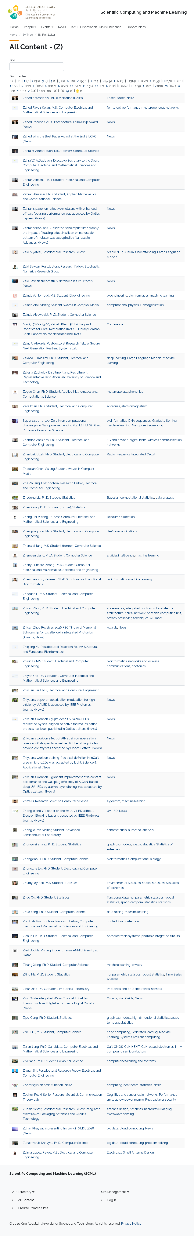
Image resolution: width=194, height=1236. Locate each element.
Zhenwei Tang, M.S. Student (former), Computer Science (62, 546)
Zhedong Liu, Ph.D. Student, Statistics (49, 497)
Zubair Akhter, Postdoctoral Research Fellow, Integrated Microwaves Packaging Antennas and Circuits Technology (61, 1114)
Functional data (118, 897)
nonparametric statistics (147, 897)
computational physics (123, 305)
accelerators (115, 608)
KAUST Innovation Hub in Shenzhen (96, 27)
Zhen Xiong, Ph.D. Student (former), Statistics (54, 507)
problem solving (156, 1143)
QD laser (156, 618)
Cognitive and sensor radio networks (132, 1094)
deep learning (116, 358)
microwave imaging (158, 1109)
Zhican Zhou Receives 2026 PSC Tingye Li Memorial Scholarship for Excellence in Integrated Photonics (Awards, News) (59, 632)
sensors (156, 989)
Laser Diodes (116, 98)
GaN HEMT (132, 1046)
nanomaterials (117, 830)
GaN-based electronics (157, 1046)
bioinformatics (139, 295)
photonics (139, 666)
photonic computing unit (164, 613)
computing (114, 1085)
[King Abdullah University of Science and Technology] (31, 12)
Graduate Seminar (164, 420)
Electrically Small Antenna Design (130, 1152)
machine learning (162, 295)
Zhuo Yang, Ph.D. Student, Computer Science (54, 912)
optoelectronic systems (123, 936)
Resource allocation (121, 517)
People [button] (29, 27)
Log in (111, 1200)
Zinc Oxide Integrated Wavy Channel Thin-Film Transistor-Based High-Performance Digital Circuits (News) (58, 1003)
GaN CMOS (115, 1046)
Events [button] (46, 27)
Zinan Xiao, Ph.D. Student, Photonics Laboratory (56, 989)
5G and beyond (117, 440)
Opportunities (136, 27)
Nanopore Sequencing (147, 425)
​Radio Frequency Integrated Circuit (131, 454)
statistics (164, 902)
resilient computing (146, 1037)
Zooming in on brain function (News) (48, 1085)
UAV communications (122, 531)
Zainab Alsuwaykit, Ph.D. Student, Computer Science (59, 314)
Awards (112, 627)
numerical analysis (141, 830)
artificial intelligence (120, 555)
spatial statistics (143, 844)
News (62, 27)
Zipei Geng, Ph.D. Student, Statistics (47, 1017)
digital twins (138, 440)
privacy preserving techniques (128, 618)
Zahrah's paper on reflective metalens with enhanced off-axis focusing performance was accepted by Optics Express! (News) (61, 213)
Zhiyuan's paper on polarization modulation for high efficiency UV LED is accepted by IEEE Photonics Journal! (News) (59, 704)
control (112, 921)
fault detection (128, 921)
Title (12, 60)
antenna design (117, 1109)
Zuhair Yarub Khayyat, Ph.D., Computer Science (55, 1143)
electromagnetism (134, 406)
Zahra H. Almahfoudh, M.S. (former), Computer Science (61, 151)
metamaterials (117, 391)
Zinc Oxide (125, 998)
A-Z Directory (21, 1192)
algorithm (113, 801)
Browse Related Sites (33, 1208)
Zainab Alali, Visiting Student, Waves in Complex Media (61, 305)
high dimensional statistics (150, 1017)
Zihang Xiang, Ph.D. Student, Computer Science (55, 965)
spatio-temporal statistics (139, 902)
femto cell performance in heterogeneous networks (143, 107)
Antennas (113, 406)
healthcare (131, 1085)
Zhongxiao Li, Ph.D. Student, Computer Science (55, 859)
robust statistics (153, 974)
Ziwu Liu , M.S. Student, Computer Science (52, 1032)
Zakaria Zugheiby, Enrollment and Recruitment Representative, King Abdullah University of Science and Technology (62, 377)
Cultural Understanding (140, 252)
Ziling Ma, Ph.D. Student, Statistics (46, 974)
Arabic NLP (114, 252)
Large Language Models (144, 358)
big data (112, 1128)
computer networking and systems (131, 1061)
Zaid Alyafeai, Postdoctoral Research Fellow (54, 252)
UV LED (112, 811)
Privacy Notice (131, 1223)
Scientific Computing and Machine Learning (144, 12)
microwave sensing (120, 1114)
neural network (135, 613)
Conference (115, 324)
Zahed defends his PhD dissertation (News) (53, 98)
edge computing (118, 1032)
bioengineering (117, 295)
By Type (28, 34)
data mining (115, 912)
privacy (137, 965)
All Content (26, 1200)
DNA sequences (139, 420)
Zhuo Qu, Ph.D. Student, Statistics (46, 897)
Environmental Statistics (124, 883)
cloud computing (132, 1128)
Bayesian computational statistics (130, 497)
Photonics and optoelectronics (128, 989)
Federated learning (144, 1032)
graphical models (119, 844)
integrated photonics (140, 608)
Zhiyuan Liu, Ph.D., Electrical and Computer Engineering (61, 690)
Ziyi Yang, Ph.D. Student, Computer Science (53, 1061)
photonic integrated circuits (161, 936)
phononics (135, 391)
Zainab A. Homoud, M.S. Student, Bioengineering (56, 295)
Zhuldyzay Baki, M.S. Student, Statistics (50, 883)
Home (14, 27)
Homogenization (152, 305)
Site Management (113, 1192)
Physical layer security (160, 1099)
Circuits (112, 998)
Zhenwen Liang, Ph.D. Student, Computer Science (57, 555)
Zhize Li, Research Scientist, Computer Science (55, 801)
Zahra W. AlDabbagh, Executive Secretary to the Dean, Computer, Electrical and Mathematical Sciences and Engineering (61, 165)
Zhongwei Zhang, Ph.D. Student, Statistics (52, 844)
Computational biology (144, 859)
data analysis (165, 497)
